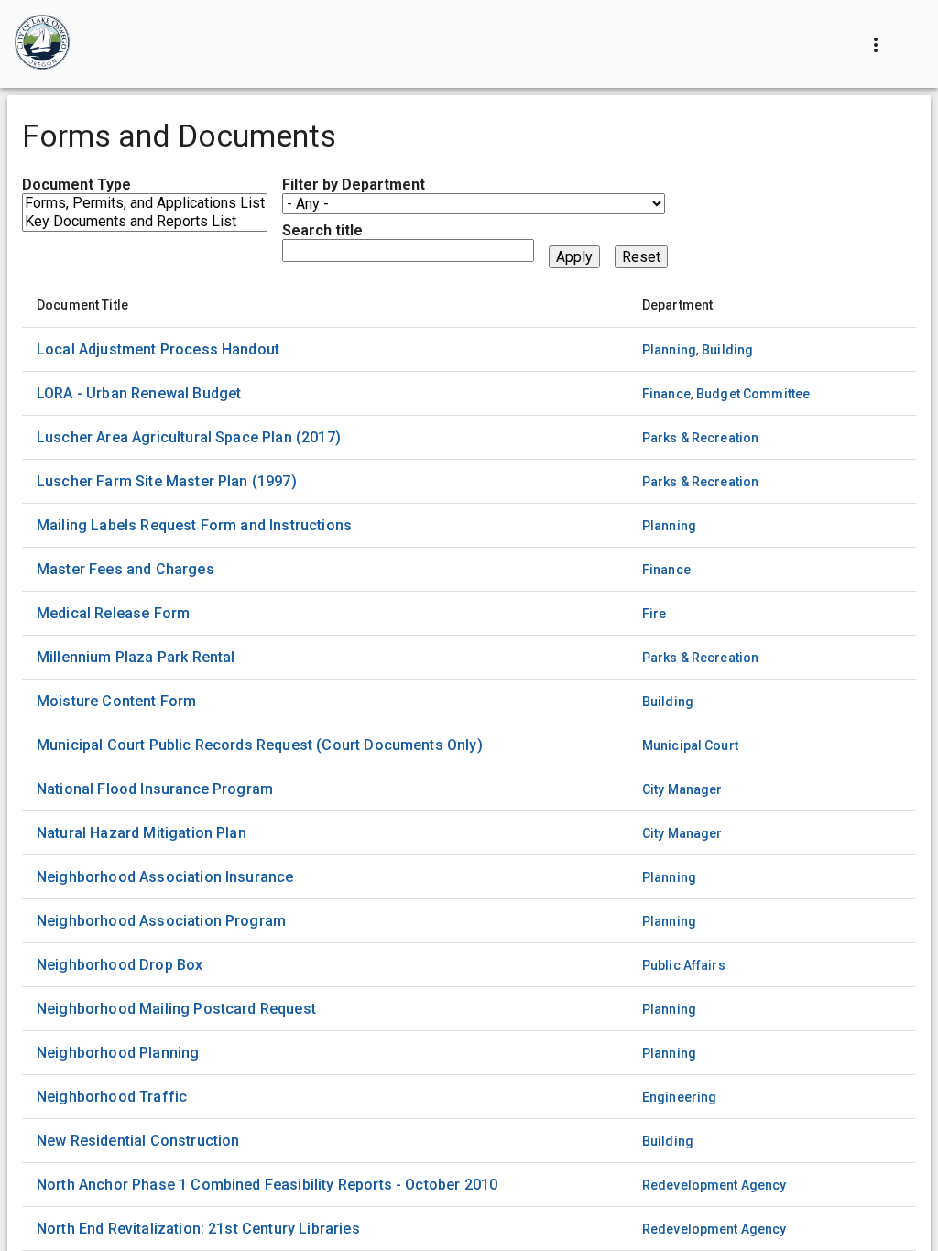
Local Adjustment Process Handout (158, 349)
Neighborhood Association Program (161, 921)
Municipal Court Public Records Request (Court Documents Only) (260, 745)
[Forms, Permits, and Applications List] (145, 203)
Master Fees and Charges (125, 569)
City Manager (682, 789)
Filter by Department (353, 184)
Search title (322, 230)
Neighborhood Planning (118, 1052)
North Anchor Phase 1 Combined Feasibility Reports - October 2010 (267, 1184)
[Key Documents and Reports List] (145, 221)
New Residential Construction (138, 1140)
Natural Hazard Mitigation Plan (141, 833)
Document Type (76, 184)
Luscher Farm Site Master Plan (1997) (167, 481)
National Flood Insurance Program (155, 789)
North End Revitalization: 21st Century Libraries (198, 1228)
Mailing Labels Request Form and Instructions (194, 525)
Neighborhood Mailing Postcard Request (176, 1008)
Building (727, 350)
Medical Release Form (113, 613)
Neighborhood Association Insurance (165, 877)
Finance (666, 393)
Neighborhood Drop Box (119, 965)
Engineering (679, 1097)
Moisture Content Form (116, 701)
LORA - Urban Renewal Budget (139, 393)
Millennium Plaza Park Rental (135, 657)
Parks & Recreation (700, 437)
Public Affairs (683, 965)
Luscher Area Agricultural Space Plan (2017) (189, 437)
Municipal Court (690, 745)
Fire (654, 613)
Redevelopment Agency (714, 1185)
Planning (669, 350)
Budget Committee (753, 393)
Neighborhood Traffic (112, 1096)
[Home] (42, 44)
